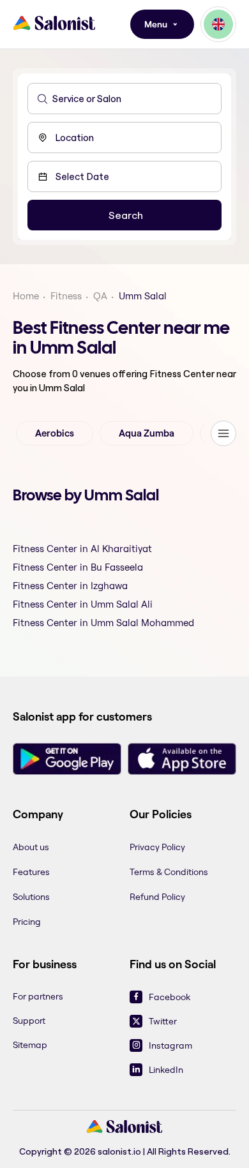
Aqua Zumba (146, 433)
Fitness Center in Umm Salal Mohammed (103, 623)
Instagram (170, 1045)
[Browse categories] (223, 433)
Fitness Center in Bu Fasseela (78, 567)
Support (29, 1020)
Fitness (66, 296)
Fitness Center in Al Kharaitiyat (82, 549)
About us (31, 847)
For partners (38, 996)
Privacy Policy (157, 847)
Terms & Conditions (169, 872)
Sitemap (30, 1045)
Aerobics (54, 433)
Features (31, 872)
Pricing (27, 921)
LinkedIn (166, 1069)
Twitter (163, 1021)
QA (100, 296)
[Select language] (218, 24)
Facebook (169, 997)
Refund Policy (157, 896)
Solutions (31, 896)
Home (26, 296)
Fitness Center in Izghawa (70, 586)
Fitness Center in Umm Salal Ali (83, 604)
